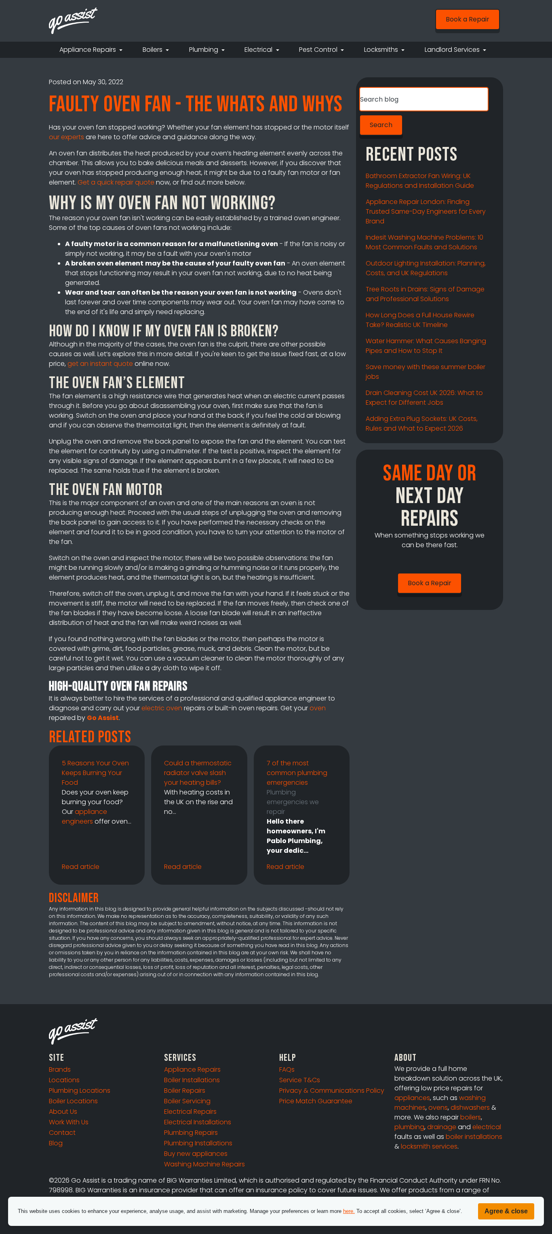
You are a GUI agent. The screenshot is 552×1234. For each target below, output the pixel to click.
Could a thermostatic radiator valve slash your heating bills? (198, 772)
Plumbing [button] (204, 49)
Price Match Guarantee (315, 1101)
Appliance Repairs (192, 1069)
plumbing (409, 1127)
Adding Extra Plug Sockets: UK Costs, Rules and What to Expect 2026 (422, 423)
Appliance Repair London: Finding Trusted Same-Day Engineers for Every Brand (426, 211)
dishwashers (470, 1107)
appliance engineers (84, 816)
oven (318, 708)
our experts (66, 137)
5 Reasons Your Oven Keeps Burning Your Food (95, 772)
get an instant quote (100, 363)
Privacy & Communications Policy (331, 1090)
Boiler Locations (73, 1101)
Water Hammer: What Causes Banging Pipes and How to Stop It (426, 345)
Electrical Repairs (190, 1111)
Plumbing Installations (198, 1143)
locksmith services (429, 1146)
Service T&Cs (299, 1080)
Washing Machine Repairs (204, 1164)
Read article (80, 866)
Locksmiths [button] (382, 49)
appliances (412, 1097)
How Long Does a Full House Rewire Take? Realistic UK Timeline (420, 319)
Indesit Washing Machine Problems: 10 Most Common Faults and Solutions (424, 242)
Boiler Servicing (187, 1101)
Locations (64, 1080)
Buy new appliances (196, 1153)
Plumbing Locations (79, 1090)
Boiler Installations (192, 1080)
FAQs (287, 1069)
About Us (63, 1111)
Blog (56, 1143)
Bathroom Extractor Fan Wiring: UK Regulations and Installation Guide (420, 180)
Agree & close (506, 1211)
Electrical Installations (197, 1122)
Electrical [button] (259, 49)
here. (349, 1211)
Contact (62, 1132)
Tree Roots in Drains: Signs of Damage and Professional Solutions (425, 294)
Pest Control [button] (319, 49)
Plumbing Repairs (191, 1132)
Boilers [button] (153, 49)
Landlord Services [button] (453, 49)
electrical (486, 1127)
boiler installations (474, 1136)
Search (381, 125)
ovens (438, 1107)
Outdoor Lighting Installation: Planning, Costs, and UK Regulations (426, 268)
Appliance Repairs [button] (88, 49)
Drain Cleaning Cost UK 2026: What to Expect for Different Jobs (424, 397)
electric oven (161, 708)
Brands (60, 1069)
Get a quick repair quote (116, 182)
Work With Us (68, 1122)
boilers (470, 1117)
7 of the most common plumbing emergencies (297, 772)
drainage (441, 1127)
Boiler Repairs (184, 1090)
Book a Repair (467, 19)
